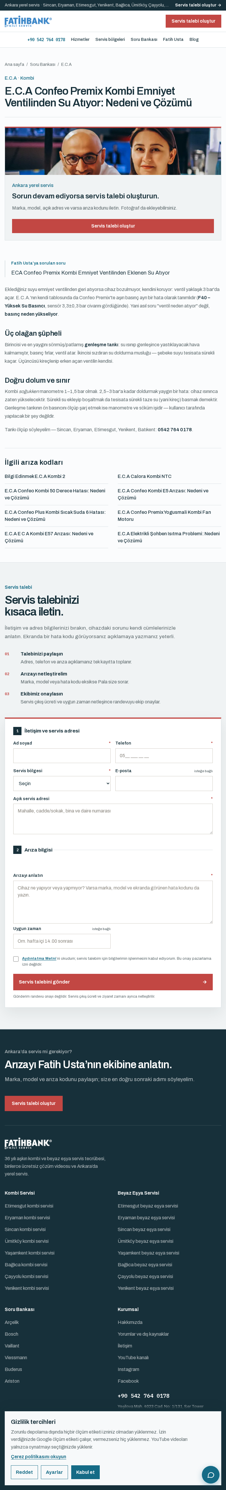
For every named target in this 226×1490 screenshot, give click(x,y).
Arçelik (12, 1322)
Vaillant (12, 1345)
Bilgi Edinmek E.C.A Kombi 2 (35, 476)
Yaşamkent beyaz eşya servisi (148, 1252)
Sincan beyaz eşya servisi (144, 1229)
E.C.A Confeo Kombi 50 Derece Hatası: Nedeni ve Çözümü (55, 494)
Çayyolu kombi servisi (26, 1276)
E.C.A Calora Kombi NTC (145, 476)
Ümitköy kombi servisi (27, 1241)
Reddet (24, 1472)
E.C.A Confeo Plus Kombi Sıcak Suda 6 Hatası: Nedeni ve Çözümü (55, 516)
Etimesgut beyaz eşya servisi (148, 1205)
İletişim (125, 1345)
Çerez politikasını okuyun (38, 1456)
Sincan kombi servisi (25, 1229)
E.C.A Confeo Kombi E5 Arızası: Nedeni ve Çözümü (163, 494)
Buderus (13, 1369)
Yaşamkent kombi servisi (29, 1252)
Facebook (128, 1381)
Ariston (12, 1381)
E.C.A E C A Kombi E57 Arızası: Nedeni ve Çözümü (49, 537)
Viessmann (16, 1357)
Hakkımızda (130, 1322)
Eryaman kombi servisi (27, 1217)
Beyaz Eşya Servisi (138, 1192)
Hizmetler (80, 39)
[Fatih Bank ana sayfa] (28, 21)
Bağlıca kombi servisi (26, 1264)
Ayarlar (54, 1472)
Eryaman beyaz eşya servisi (146, 1217)
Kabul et (85, 1472)
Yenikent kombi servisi (27, 1288)
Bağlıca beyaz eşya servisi (145, 1264)
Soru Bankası (144, 39)
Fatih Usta (173, 39)
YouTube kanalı (133, 1357)
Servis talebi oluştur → (198, 5)
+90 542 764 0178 (46, 39)
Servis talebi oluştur (113, 225)
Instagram (128, 1369)
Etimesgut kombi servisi (29, 1205)
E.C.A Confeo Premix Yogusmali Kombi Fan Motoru (164, 516)
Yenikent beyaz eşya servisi (146, 1288)
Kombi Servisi (20, 1192)
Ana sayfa (14, 64)
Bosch (11, 1334)
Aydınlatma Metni (39, 958)
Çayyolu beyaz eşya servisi (145, 1276)
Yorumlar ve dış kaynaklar (143, 1334)
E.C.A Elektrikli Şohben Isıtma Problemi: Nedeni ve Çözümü (169, 537)
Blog (194, 39)
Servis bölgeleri (110, 39)
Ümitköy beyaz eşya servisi (145, 1241)
